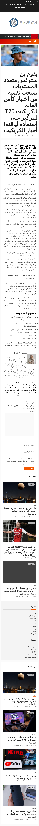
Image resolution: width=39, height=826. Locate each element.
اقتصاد (34, 621)
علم (35, 623)
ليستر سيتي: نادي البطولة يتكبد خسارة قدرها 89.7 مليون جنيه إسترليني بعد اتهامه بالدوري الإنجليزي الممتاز (12, 388)
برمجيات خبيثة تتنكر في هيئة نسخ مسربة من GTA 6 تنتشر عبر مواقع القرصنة (22, 740)
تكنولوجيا (34, 734)
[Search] (3, 41)
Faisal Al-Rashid (19, 516)
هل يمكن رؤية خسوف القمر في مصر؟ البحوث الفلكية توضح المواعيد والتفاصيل (20, 511)
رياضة (36, 68)
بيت (35, 613)
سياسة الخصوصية (20, 7)
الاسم (32, 438)
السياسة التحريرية (10, 4)
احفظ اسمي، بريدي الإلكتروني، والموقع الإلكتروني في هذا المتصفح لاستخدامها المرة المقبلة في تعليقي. (20, 461)
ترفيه (34, 631)
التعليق (31, 411)
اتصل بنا (24, 4)
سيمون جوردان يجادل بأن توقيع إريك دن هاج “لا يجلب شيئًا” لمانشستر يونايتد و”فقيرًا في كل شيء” (20, 591)
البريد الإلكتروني (28, 445)
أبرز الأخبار (33, 616)
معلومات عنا (31, 4)
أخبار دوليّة (33, 618)
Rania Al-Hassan (31, 136)
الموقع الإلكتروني (28, 452)
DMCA (19, 4)
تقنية (34, 626)
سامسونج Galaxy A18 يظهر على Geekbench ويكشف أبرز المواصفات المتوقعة (21, 814)
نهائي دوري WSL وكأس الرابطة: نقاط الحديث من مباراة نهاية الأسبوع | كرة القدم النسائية (28, 387)
